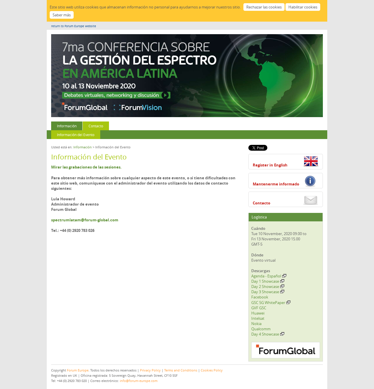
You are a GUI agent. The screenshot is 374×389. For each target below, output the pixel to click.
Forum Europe (78, 370)
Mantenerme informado (276, 184)
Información (67, 126)
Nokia (256, 323)
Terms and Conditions (180, 370)
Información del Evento (75, 134)
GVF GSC (258, 307)
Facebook (259, 297)
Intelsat (257, 318)
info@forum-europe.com (138, 380)
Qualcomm (261, 328)
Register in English (270, 165)
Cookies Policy (212, 370)
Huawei (257, 313)
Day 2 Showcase (265, 286)
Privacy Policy (150, 370)
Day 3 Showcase (265, 291)
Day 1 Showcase (265, 281)
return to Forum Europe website (73, 26)
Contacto (96, 126)
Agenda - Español (266, 276)
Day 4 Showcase (265, 334)
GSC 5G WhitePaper (268, 302)
